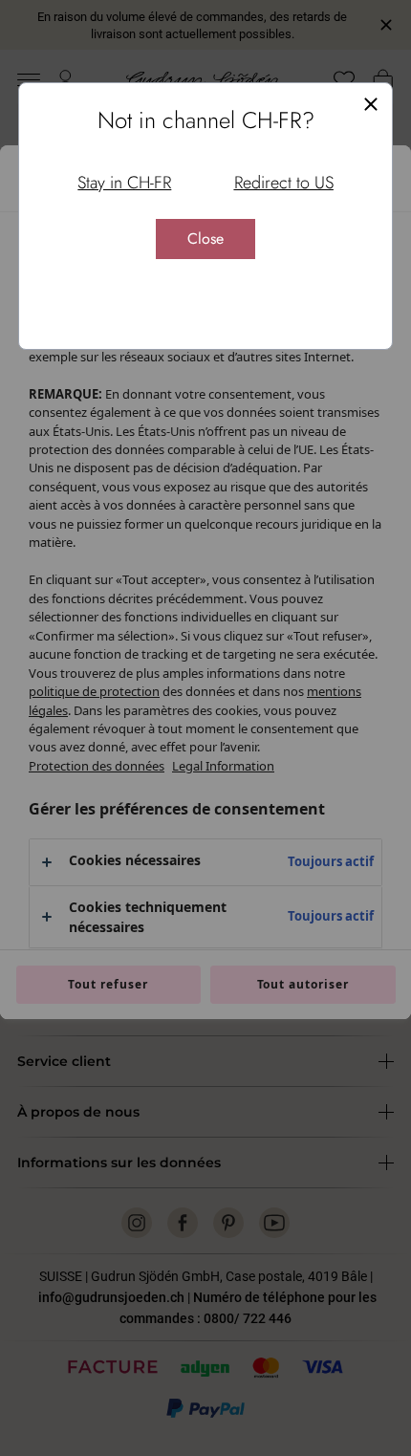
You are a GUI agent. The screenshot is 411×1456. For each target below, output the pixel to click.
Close (205, 239)
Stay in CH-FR (124, 182)
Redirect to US (284, 182)
